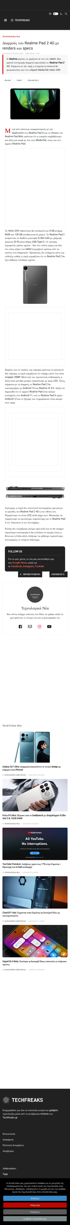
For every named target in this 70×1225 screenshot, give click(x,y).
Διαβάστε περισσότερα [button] (35, 1218)
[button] (5, 20)
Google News (19, 562)
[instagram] (39, 626)
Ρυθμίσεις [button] (35, 1211)
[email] (30, 626)
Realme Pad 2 (33, 80)
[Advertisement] (35, 187)
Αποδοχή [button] (35, 1198)
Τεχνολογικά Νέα (35, 608)
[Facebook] (20, 626)
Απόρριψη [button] (35, 1205)
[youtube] (49, 626)
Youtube (39, 566)
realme (8, 80)
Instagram (28, 566)
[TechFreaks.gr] (20, 20)
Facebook (16, 566)
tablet (19, 80)
